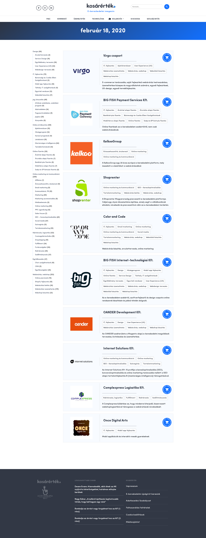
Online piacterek (41, 278)
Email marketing (41, 188)
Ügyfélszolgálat (41, 270)
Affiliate (38, 180)
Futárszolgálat (41, 247)
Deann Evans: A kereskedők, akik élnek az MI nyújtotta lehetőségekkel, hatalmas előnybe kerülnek (95, 489)
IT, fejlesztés (38, 74)
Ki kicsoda (135, 19)
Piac (48, 19)
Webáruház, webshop (41, 274)
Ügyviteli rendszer (42, 91)
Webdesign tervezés (43, 70)
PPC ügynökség (41, 210)
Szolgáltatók (153, 19)
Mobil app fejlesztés (43, 84)
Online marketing (41, 206)
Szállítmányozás (41, 255)
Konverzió (62, 19)
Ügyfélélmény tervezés (44, 62)
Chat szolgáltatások (43, 263)
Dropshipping (40, 240)
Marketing (39, 195)
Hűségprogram (40, 132)
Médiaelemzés (41, 202)
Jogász (37, 117)
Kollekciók (117, 19)
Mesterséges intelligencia (45, 143)
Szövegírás (39, 224)
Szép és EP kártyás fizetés (46, 170)
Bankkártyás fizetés (43, 162)
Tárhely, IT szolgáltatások (45, 88)
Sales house (40, 213)
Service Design (41, 59)
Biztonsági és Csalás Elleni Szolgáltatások (142, 115)
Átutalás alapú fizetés (44, 158)
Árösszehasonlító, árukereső (46, 184)
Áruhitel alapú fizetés (43, 155)
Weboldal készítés (42, 95)
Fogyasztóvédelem (42, 113)
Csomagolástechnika (43, 236)
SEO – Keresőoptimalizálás (45, 217)
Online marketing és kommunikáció (46, 174)
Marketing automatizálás (45, 199)
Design (35, 51)
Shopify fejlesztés (42, 282)
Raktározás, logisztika (41, 233)
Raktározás (39, 251)
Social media (40, 221)
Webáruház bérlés (42, 285)
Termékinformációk (42, 147)
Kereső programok (42, 136)
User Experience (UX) (43, 66)
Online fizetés (38, 151)
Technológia (98, 19)
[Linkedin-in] (51, 7)
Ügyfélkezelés (38, 259)
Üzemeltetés (79, 19)
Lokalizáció (39, 139)
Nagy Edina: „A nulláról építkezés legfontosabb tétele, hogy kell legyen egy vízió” (96, 500)
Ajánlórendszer (41, 128)
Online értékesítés (40, 125)
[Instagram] (45, 7)
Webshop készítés (42, 293)
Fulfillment (39, 243)
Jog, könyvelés (38, 100)
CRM (37, 266)
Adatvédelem (40, 109)
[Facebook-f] (38, 7)
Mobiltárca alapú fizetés (45, 166)
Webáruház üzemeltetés (45, 289)
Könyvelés (39, 120)
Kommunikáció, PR (42, 191)
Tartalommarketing (42, 228)
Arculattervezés (41, 55)
